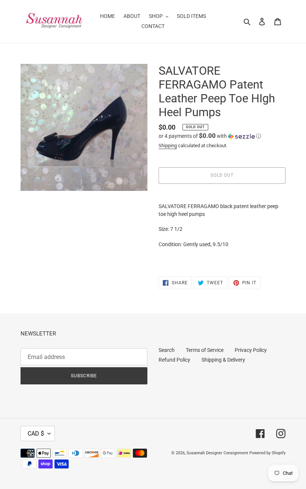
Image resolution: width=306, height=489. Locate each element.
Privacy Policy (251, 350)
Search (167, 350)
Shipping (168, 145)
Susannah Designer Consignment (217, 453)
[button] (210, 136)
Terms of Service (205, 350)
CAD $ (36, 433)
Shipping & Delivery (223, 360)
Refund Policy (174, 360)
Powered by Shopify (267, 453)
